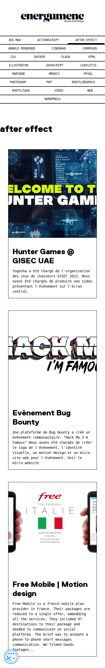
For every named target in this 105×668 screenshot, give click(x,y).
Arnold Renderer (21, 48)
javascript (54, 65)
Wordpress (53, 99)
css (13, 57)
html (92, 57)
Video (58, 90)
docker (39, 57)
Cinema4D (59, 48)
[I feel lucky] (11, 657)
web (90, 90)
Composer (90, 48)
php (49, 82)
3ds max (14, 40)
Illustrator (18, 65)
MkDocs (54, 74)
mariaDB (18, 74)
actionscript (48, 40)
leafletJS (88, 65)
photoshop (18, 82)
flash (65, 57)
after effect (86, 40)
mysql (88, 74)
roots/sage (21, 90)
